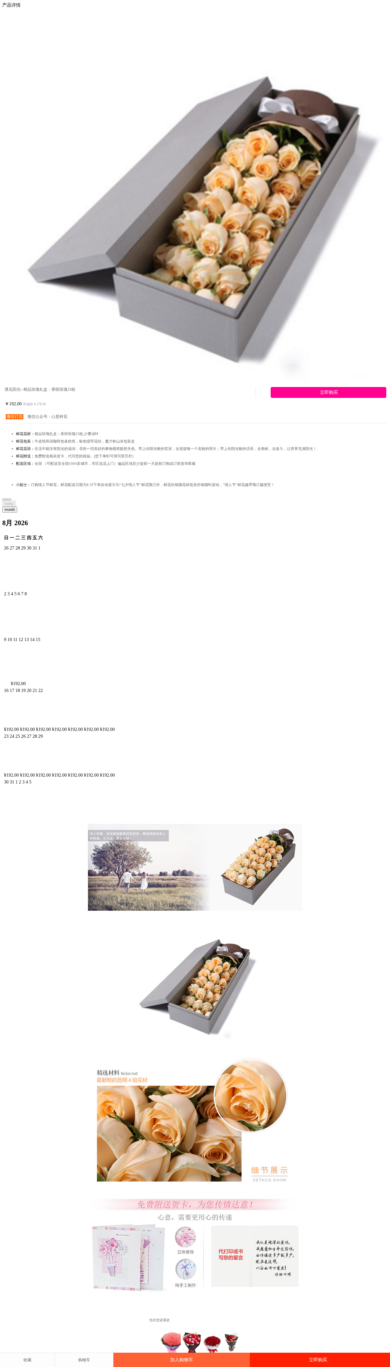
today (9, 503)
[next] (9, 499)
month (10, 509)
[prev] (4, 499)
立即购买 (318, 1359)
